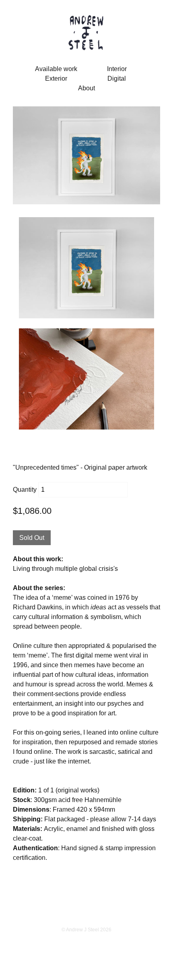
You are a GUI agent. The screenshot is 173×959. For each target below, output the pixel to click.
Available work (56, 68)
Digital (116, 78)
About (86, 88)
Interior (117, 68)
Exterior (56, 78)
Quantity (25, 489)
